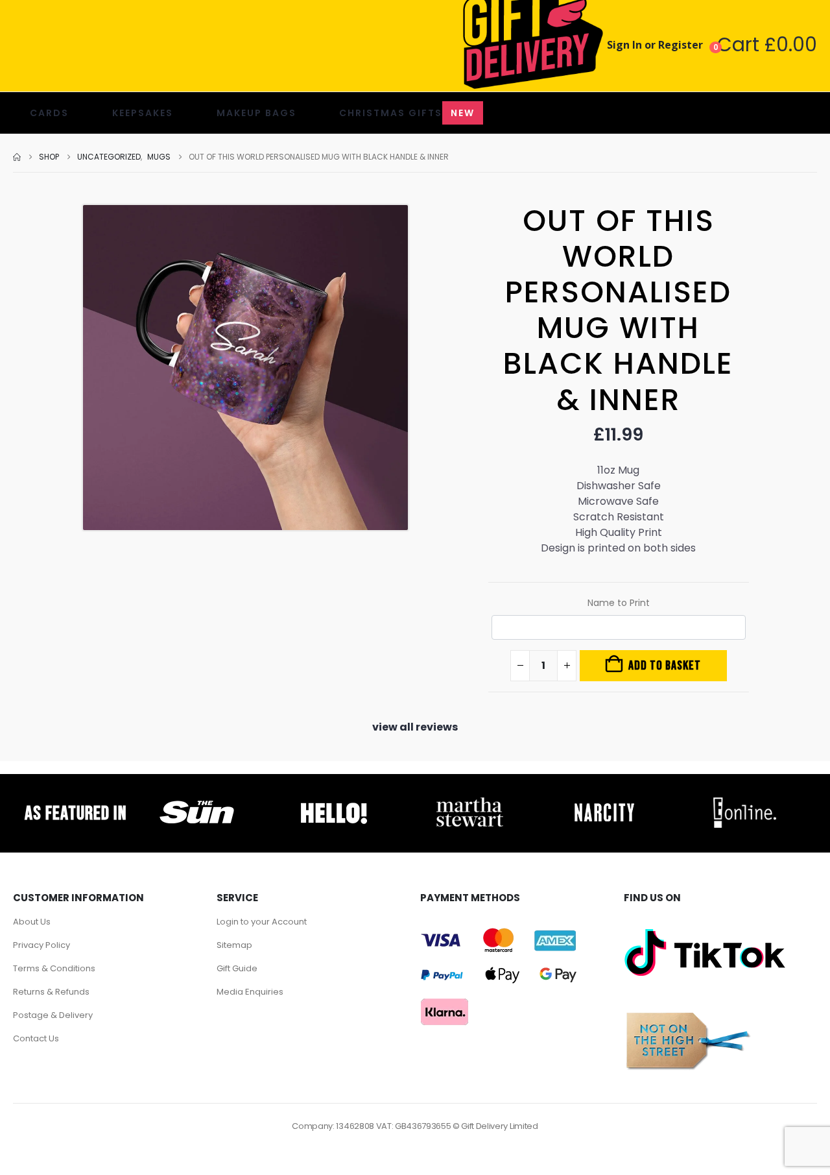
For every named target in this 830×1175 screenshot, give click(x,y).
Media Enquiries (250, 992)
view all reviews (415, 727)
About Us (32, 921)
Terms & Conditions (54, 968)
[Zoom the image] (197, 800)
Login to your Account (262, 921)
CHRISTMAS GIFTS (407, 112)
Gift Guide (237, 968)
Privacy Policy (41, 945)
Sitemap (234, 945)
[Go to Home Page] (17, 157)
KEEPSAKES (142, 112)
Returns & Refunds (51, 992)
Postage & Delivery (53, 1015)
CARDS (49, 112)
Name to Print (618, 602)
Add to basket (664, 665)
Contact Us (36, 1038)
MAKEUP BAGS (256, 112)
